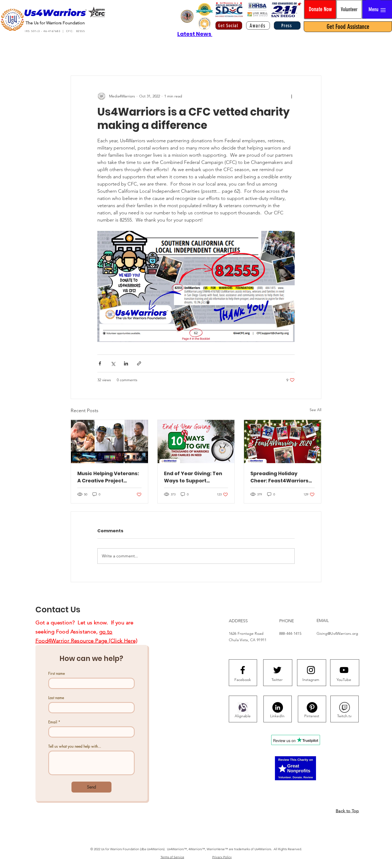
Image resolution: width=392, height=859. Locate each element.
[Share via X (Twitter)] (112, 363)
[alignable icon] (243, 707)
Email (54, 722)
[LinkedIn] (277, 707)
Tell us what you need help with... (74, 746)
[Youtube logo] (344, 670)
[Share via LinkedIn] (126, 363)
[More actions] (291, 96)
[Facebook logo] (242, 670)
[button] (373, 9)
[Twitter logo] (277, 670)
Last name (56, 697)
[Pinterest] (312, 707)
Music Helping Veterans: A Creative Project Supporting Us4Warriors (108, 477)
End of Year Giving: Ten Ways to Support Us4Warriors (193, 477)
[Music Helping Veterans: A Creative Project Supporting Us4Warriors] (109, 441)
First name (56, 673)
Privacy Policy (222, 857)
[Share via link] (139, 363)
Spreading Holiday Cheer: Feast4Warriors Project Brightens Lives (279, 477)
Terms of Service (172, 857)
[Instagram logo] (311, 670)
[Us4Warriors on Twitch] (344, 707)
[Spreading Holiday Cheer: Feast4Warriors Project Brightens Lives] (282, 441)
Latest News (194, 34)
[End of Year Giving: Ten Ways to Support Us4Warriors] (196, 441)
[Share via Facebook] (99, 363)
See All (315, 409)
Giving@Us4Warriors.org (337, 633)
